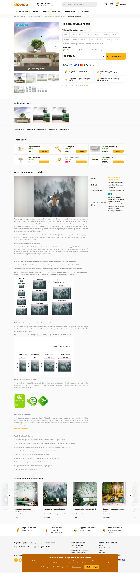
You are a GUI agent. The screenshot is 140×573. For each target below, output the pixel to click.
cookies (39, 563)
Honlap (16, 16)
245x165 (105, 34)
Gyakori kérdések (104, 548)
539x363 (116, 39)
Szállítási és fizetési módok (80, 550)
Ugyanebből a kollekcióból (58, 129)
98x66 (65, 34)
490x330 (107, 39)
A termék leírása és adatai (35, 129)
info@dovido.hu (43, 547)
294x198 (66, 39)
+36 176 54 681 (23, 547)
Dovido (86, 86)
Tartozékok (18, 129)
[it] (121, 560)
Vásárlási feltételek (77, 545)
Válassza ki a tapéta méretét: (73, 30)
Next (56, 46)
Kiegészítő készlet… (35, 147)
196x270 (97, 34)
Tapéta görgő (69, 147)
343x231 (83, 39)
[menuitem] (23, 11)
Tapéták (23, 16)
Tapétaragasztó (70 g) (109, 147)
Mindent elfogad (92, 567)
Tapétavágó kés (107, 157)
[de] (119, 560)
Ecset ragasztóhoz (34, 157)
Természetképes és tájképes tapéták (53, 16)
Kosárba (44, 151)
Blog (100, 550)
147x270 (81, 34)
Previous (10, 495)
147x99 (73, 34)
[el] (124, 560)
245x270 (114, 34)
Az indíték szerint (34, 16)
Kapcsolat (102, 552)
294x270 (74, 39)
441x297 (99, 39)
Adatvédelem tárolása (78, 548)
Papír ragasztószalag (72, 157)
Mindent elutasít (76, 567)
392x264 (91, 39)
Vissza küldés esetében (78, 552)
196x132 (89, 34)
